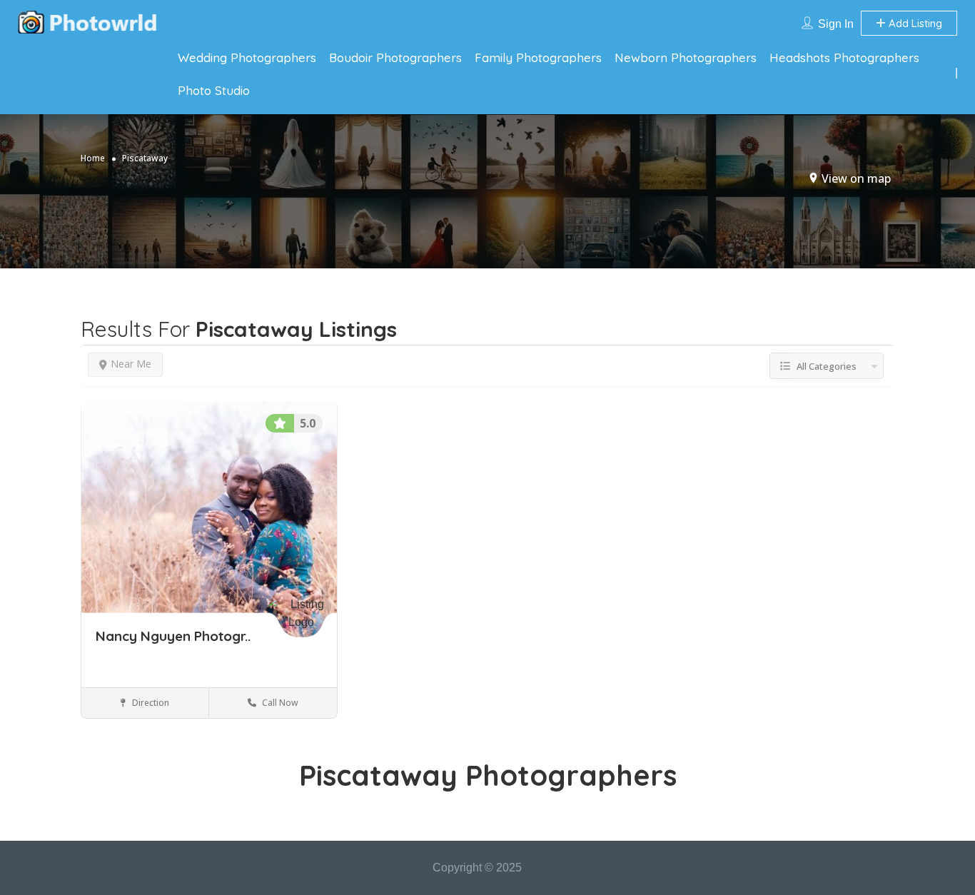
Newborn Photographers (686, 57)
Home (93, 158)
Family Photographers (538, 57)
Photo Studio (214, 90)
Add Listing (914, 23)
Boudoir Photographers (395, 57)
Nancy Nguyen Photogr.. (173, 635)
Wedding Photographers (247, 57)
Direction (149, 703)
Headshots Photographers (844, 57)
